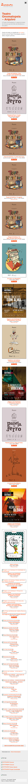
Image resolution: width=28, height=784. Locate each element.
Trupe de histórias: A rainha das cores (14, 156)
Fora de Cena (14, 199)
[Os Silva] (7, 649)
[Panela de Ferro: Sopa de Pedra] (14, 441)
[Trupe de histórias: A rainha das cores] (14, 155)
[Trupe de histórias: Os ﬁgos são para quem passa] (14, 235)
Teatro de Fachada (14, 666)
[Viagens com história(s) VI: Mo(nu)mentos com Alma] (14, 317)
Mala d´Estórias (14, 725)
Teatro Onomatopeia (15, 751)
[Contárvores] (8, 731)
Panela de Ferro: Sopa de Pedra (14, 442)
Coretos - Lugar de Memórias (14, 711)
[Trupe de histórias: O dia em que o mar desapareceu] (14, 72)
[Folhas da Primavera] (10, 620)
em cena (21, 32)
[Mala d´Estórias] (9, 723)
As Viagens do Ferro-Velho (14, 718)
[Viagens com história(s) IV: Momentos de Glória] (14, 522)
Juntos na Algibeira (14, 740)
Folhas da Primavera (14, 622)
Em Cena (14, 77)
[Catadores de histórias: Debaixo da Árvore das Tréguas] (14, 581)
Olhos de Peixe (14, 564)
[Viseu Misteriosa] (9, 635)
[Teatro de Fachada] (10, 664)
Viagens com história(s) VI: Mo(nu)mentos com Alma (14, 319)
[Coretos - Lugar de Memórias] (13, 709)
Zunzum (12, 762)
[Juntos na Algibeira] (10, 738)
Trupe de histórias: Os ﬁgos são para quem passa (14, 237)
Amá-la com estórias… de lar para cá (14, 674)
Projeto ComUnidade (15, 769)
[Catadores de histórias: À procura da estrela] (14, 358)
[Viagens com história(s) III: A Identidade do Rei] (14, 571)
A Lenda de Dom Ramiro (14, 483)
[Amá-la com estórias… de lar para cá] (14, 673)
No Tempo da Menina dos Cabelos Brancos (14, 614)
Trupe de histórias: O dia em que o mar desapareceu (14, 74)
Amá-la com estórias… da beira (14, 682)
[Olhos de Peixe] (14, 563)
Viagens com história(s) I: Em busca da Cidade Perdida (14, 605)
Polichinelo (14, 658)
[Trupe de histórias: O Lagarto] (14, 195)
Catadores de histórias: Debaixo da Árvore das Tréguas (14, 584)
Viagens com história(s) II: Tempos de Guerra (14, 595)
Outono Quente (13, 767)
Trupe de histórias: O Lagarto (14, 197)
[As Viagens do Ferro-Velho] (12, 716)
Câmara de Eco (14, 644)
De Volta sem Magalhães (14, 278)
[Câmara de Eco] (9, 642)
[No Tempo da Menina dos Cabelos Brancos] (14, 612)
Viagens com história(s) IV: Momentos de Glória (14, 524)
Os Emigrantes (14, 703)
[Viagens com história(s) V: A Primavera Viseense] (14, 400)
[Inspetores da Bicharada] (11, 694)
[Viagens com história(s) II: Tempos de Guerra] (14, 592)
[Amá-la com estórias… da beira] (13, 680)
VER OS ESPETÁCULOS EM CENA (14, 745)
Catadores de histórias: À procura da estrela (14, 360)
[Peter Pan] (8, 687)
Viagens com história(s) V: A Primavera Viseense (14, 402)
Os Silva (14, 651)
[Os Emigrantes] (9, 702)
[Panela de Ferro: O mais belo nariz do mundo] (14, 113)
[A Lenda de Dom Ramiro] (14, 481)
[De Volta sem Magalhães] (14, 277)
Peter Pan (14, 689)
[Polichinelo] (8, 656)
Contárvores (14, 732)
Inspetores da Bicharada (14, 696)
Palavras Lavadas (14, 629)
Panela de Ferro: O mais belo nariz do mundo (14, 115)
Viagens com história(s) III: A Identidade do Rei (14, 574)
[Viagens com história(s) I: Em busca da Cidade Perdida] (14, 602)
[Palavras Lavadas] (10, 627)
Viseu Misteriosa (14, 637)
